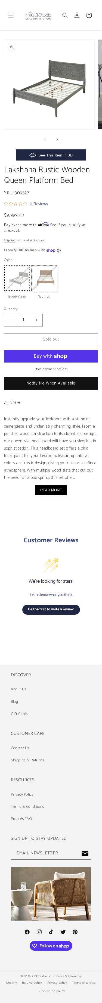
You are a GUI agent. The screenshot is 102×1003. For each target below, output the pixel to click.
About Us (18, 689)
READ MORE (51, 490)
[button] (11, 15)
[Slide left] (45, 140)
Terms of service (83, 982)
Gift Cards (19, 714)
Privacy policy (57, 982)
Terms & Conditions (27, 807)
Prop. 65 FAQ (21, 819)
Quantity (11, 309)
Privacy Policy (22, 794)
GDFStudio (39, 976)
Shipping (10, 240)
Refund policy (32, 982)
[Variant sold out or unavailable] (17, 278)
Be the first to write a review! (51, 609)
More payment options (51, 369)
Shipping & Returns (27, 760)
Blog (14, 702)
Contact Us (20, 748)
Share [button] (15, 402)
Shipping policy (53, 991)
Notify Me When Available (51, 383)
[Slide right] (57, 140)
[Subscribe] (85, 853)
